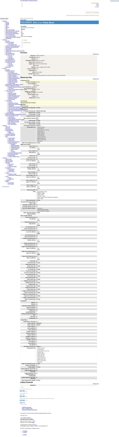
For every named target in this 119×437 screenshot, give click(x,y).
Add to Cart (22, 402)
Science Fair (11, 164)
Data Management (12, 94)
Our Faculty (10, 43)
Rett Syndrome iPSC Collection (12, 31)
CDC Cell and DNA (10, 34)
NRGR (7, 22)
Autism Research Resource (11, 32)
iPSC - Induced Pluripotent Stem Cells (16, 110)
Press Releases (11, 169)
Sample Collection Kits (13, 77)
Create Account (11, 138)
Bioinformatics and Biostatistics (15, 104)
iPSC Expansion (11, 123)
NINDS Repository (15, 147)
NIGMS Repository (15, 145)
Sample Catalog (69, 15)
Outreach (10, 165)
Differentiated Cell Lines (13, 120)
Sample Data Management (14, 78)
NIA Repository (14, 149)
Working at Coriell (12, 174)
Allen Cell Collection (10, 29)
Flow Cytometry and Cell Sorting (15, 108)
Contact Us (8, 180)
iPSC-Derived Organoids (13, 121)
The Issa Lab (8, 52)
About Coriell (9, 159)
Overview (8, 41)
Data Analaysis (11, 99)
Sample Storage (11, 83)
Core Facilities (85, 15)
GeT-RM (13, 151)
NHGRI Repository (15, 146)
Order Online (11, 139)
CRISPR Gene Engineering (14, 106)
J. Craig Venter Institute (11, 36)
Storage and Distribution (13, 96)
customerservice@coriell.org (26, 419)
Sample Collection (12, 93)
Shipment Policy (11, 155)
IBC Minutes (11, 184)
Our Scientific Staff (12, 44)
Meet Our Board (9, 161)
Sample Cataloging (12, 75)
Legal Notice (11, 182)
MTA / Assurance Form (27, 408)
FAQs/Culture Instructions (14, 141)
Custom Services (77, 15)
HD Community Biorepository (12, 33)
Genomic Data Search (94, 15)
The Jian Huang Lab (10, 53)
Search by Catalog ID (10, 135)
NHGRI (7, 27)
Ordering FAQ (11, 140)
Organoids (10, 111)
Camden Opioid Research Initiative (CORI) (15, 50)
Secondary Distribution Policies (15, 152)
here (33, 422)
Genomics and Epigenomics (14, 109)
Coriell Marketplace (10, 113)
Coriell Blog (11, 170)
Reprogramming (11, 118)
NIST (12, 150)
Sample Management (12, 80)
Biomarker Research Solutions (14, 87)
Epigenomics (8, 49)
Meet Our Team (9, 160)
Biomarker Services (12, 98)
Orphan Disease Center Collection (13, 37)
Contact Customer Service (14, 156)
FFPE (9, 131)
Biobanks (13, 144)
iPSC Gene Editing (12, 124)
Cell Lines (8, 128)
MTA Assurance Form (13, 154)
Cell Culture (11, 88)
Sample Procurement (12, 82)
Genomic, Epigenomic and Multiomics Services (16, 114)
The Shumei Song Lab (10, 60)
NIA (7, 26)
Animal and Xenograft (13, 103)
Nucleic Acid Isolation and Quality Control (17, 89)
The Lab (10, 55)
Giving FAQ (11, 179)
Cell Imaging (11, 105)
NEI (6, 28)
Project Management (12, 73)
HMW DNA (11, 133)
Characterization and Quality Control (16, 119)
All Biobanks (8, 38)
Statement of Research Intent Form (29, 409)
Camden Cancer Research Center (13, 45)
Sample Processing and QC (14, 95)
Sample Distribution (12, 79)
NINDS (7, 24)
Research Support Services (14, 74)
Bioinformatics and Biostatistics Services (14, 84)
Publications (11, 58)
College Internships (12, 166)
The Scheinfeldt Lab (10, 59)
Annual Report (11, 171)
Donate (9, 177)
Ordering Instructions (26, 407)
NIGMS (7, 23)
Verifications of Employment (14, 175)
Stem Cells (8, 126)
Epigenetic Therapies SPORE (12, 47)
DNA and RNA (9, 129)
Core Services (11, 72)
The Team (10, 57)
